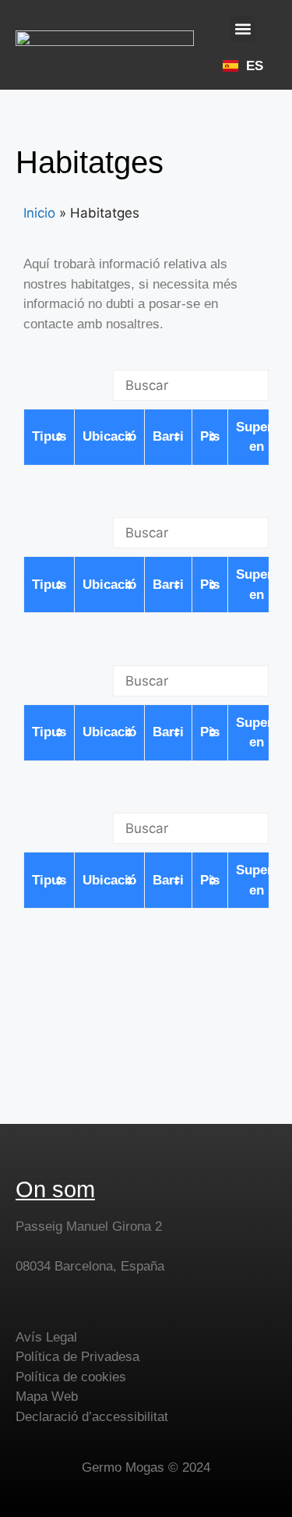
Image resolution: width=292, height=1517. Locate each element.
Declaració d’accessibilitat (92, 1416)
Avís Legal (46, 1337)
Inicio (39, 213)
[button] (242, 28)
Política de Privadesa (77, 1356)
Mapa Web (47, 1396)
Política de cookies (71, 1377)
